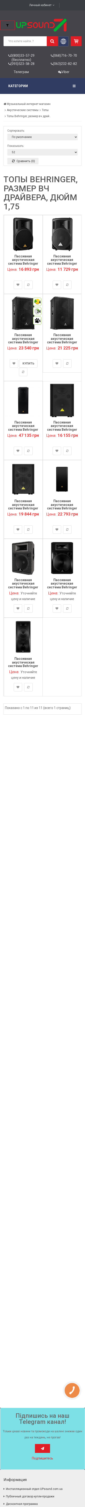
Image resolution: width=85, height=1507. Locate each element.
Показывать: (15, 146)
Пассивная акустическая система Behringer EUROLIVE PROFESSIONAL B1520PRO (62, 344)
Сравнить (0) (25, 161)
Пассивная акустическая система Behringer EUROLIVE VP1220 (62, 427)
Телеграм (21, 72)
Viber (65, 72)
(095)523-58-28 (22, 64)
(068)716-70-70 (65, 55)
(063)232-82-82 (65, 64)
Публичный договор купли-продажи (30, 1496)
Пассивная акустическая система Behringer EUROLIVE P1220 (23, 585)
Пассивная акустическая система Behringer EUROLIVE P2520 (23, 664)
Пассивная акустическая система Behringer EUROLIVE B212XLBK (62, 261)
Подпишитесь (42, 1458)
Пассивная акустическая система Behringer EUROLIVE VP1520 (23, 506)
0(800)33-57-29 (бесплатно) (22, 57)
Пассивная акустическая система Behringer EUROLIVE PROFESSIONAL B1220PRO (23, 344)
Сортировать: (16, 130)
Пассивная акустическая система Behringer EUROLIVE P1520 (62, 585)
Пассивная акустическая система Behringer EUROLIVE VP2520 (62, 506)
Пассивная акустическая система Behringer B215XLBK (23, 261)
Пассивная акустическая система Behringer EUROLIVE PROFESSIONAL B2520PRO (23, 431)
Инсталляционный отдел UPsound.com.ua (34, 1489)
